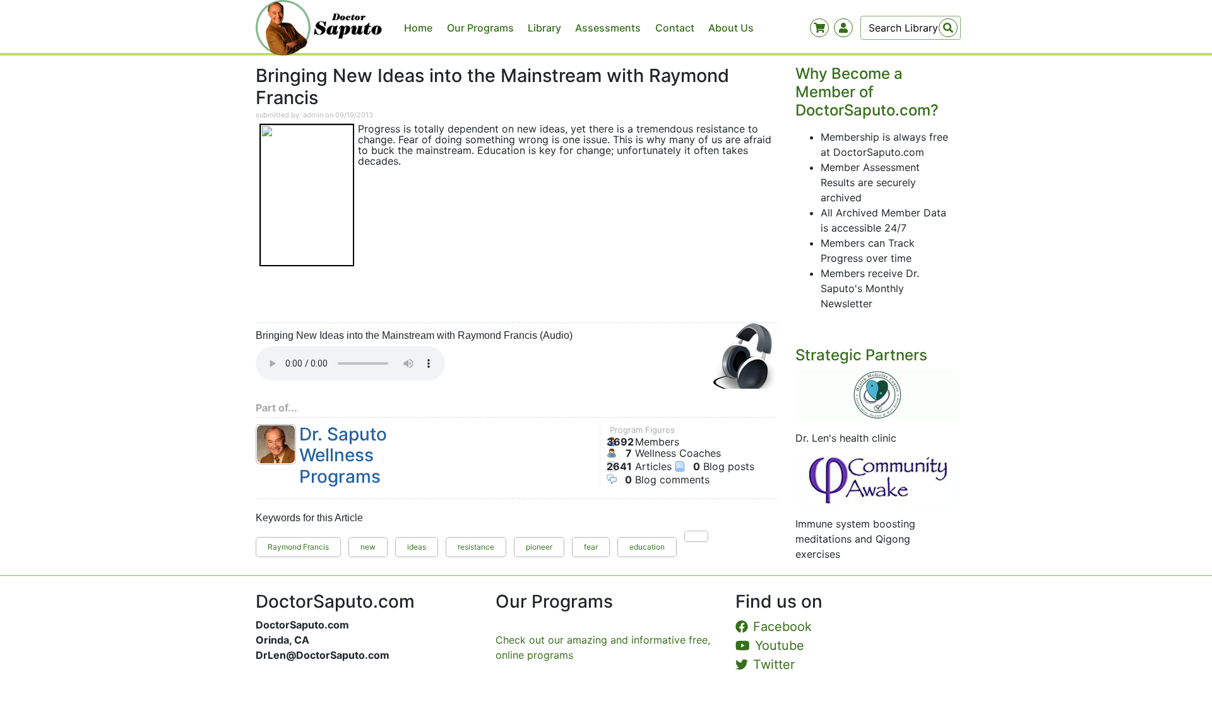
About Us (731, 27)
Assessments (608, 27)
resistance (476, 547)
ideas (416, 547)
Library (544, 27)
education (647, 547)
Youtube (779, 645)
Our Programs (480, 27)
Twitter (774, 664)
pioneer (539, 547)
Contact (674, 27)
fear (591, 547)
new (368, 547)
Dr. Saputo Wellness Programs (343, 455)
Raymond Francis (298, 547)
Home (418, 27)
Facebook (782, 626)
